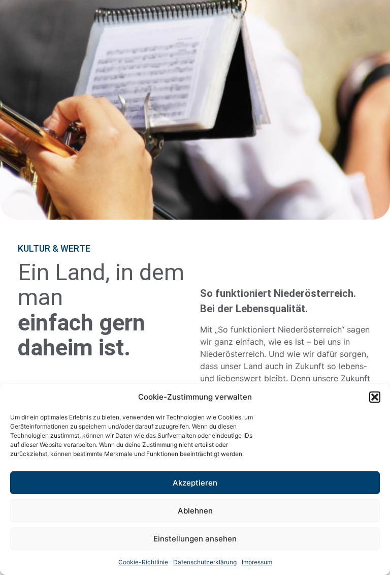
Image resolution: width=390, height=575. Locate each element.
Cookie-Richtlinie (143, 562)
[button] (375, 397)
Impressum (257, 562)
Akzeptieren (195, 483)
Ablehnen (195, 511)
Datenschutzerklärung (205, 562)
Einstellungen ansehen (195, 538)
